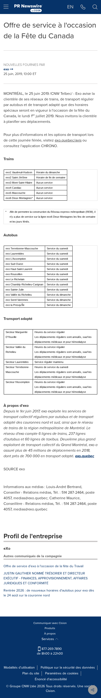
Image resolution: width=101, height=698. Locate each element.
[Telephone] (83, 7)
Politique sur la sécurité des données (68, 667)
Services (48, 639)
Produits (50, 628)
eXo (7, 548)
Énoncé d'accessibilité (51, 679)
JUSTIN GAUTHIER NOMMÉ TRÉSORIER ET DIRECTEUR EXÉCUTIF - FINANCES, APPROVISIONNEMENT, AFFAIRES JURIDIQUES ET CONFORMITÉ (46, 578)
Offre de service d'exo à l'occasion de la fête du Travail (43, 566)
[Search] (95, 7)
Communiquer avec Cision (50, 623)
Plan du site (30, 673)
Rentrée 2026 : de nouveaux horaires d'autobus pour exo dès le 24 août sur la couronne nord (49, 593)
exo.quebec (84, 456)
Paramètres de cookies (61, 673)
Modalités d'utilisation (19, 667)
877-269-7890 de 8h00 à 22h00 (50, 651)
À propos (50, 633)
